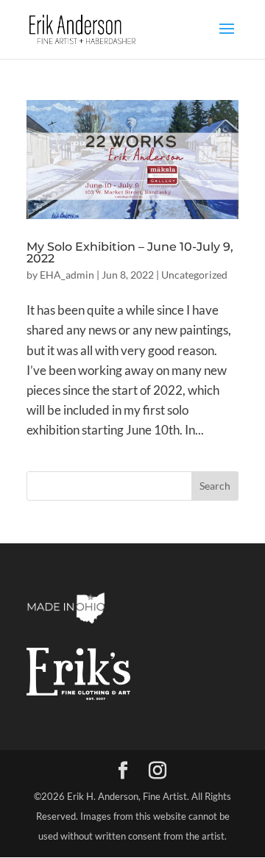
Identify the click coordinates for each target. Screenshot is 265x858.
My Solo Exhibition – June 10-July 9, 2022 (129, 252)
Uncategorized (194, 274)
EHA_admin (67, 274)
